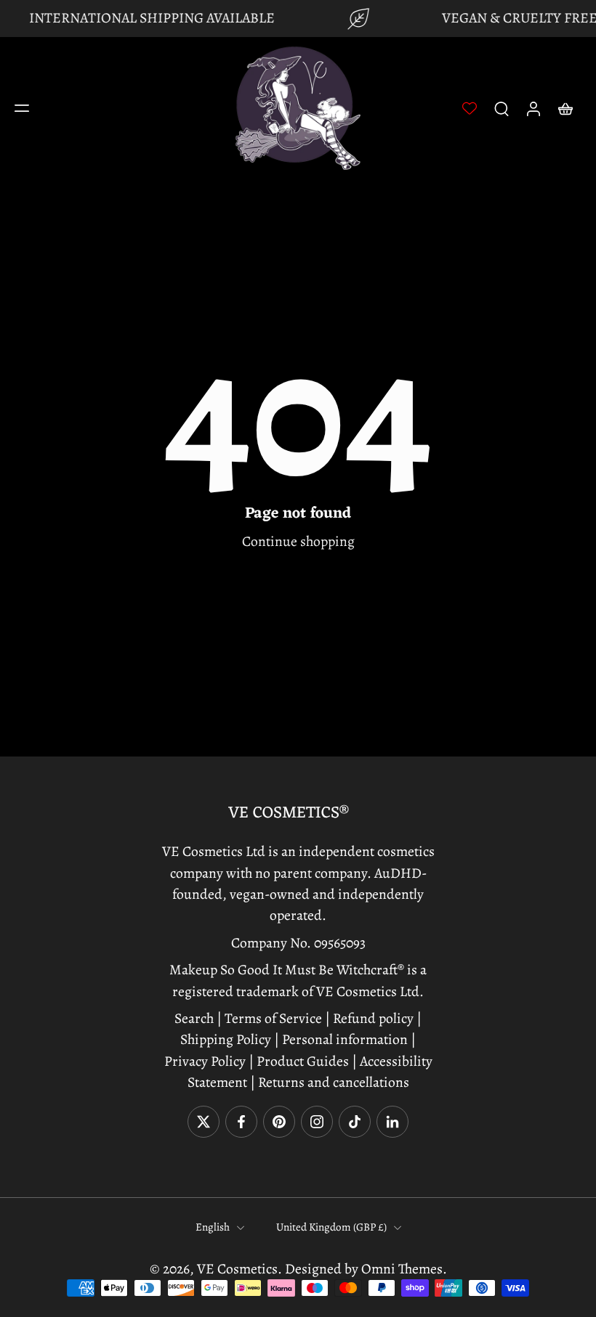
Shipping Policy (225, 1039)
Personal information (345, 1039)
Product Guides (301, 1060)
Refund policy (373, 1018)
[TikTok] (355, 1122)
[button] (22, 108)
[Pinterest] (279, 1122)
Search (195, 1018)
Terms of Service (273, 1018)
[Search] (502, 108)
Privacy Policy (205, 1060)
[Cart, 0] (565, 108)
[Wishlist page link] (469, 108)
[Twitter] (204, 1122)
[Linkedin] (392, 1122)
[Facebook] (241, 1122)
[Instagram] (317, 1122)
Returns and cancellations (333, 1082)
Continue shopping (298, 541)
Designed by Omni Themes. (366, 1269)
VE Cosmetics (237, 1269)
